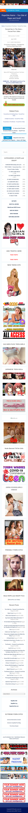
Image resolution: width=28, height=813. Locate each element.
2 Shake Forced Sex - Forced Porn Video (14, 118)
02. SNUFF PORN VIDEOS (14, 175)
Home (3, 26)
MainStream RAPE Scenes (14, 207)
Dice (10, 629)
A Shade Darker (10, 638)
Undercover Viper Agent (10, 631)
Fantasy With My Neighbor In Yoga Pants (14, 665)
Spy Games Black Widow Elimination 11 (14, 617)
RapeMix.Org (14, 703)
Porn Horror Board (14, 726)
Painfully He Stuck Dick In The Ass (12, 640)
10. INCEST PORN (13, 195)
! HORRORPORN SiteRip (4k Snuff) (13, 164)
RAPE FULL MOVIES (14, 204)
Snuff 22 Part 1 (10, 675)
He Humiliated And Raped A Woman (12, 621)
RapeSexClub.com (14, 706)
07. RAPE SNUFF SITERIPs (13, 188)
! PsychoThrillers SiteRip (13, 169)
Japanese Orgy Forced (10, 681)
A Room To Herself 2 (10, 663)
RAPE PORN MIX (14, 213)
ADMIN (14, 39)
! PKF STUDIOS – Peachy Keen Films (13, 167)
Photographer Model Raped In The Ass (14, 677)
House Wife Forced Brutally (10, 658)
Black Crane (10, 613)
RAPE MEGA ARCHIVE (14, 216)
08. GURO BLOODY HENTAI (13, 191)
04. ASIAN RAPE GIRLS (13, 181)
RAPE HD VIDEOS (14, 210)
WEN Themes (18, 811)
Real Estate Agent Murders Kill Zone (12, 654)
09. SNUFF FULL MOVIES (13, 193)
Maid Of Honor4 (10, 669)
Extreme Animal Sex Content (14, 719)
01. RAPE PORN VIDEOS (14, 42)
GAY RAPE (14, 201)
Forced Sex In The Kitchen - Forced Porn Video (14, 121)
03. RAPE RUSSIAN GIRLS (13, 179)
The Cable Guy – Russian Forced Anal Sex (14, 609)
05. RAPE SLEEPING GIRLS (13, 184)
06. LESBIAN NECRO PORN (13, 186)
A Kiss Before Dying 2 (11, 684)
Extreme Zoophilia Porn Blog (14, 722)
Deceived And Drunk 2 (10, 660)
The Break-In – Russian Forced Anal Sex (14, 644)
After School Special (10, 615)
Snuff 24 (10, 648)
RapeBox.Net (14, 700)
